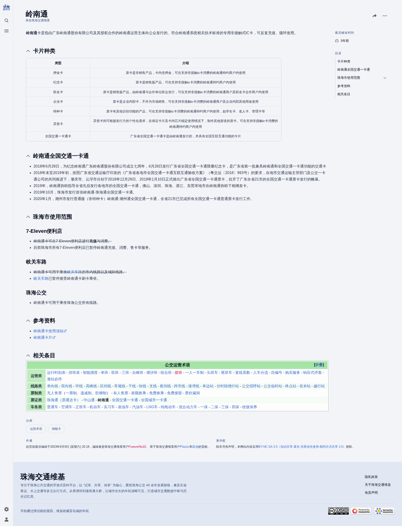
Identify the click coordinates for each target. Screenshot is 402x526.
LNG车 (152, 407)
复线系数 (242, 373)
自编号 (276, 373)
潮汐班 (151, 373)
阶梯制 (101, 393)
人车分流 (260, 373)
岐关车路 (74, 272)
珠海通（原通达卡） (63, 400)
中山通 (89, 400)
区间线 (105, 386)
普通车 (52, 407)
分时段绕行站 (228, 386)
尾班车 (226, 373)
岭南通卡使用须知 (48, 331)
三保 (225, 407)
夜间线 (165, 386)
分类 (29, 420)
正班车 (81, 407)
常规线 (119, 386)
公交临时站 (273, 386)
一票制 (71, 393)
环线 (79, 386)
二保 (214, 407)
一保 (204, 407)
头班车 (212, 373)
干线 (132, 386)
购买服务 (292, 373)
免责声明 (371, 492)
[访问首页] (6, 7)
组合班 (166, 373)
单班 (104, 373)
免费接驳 (174, 393)
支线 (153, 386)
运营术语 (36, 429)
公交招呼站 (251, 386)
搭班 (178, 373)
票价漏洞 (192, 393)
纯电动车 (168, 407)
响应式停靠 (312, 373)
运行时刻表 (56, 373)
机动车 (95, 407)
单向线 (52, 386)
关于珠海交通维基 (378, 485)
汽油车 (137, 407)
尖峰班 (137, 373)
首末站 (305, 386)
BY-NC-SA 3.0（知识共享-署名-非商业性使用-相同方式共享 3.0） (302, 446)
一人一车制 (194, 373)
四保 (235, 407)
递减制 (86, 393)
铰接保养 (249, 407)
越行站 (319, 386)
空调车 (66, 407)
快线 (142, 386)
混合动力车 (188, 407)
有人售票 (120, 393)
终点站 (290, 386)
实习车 (109, 407)
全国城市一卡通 (154, 400)
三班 (125, 373)
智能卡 (56, 429)
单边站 (208, 386)
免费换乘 (156, 393)
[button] (319, 365)
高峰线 (91, 386)
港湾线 (193, 386)
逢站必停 (54, 379)
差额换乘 (138, 393)
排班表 (74, 373)
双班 (115, 373)
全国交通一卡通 (125, 400)
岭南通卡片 (43, 337)
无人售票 (54, 393)
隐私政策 (371, 477)
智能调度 (90, 373)
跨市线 (179, 386)
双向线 (66, 386)
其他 (195, 446)
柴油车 (123, 407)
